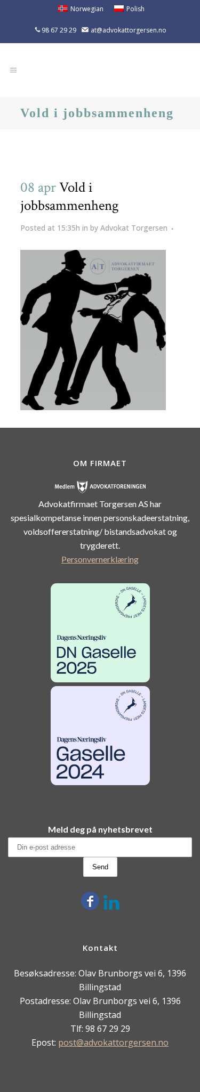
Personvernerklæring (100, 559)
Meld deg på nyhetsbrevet (100, 829)
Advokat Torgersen (133, 228)
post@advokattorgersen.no (113, 1042)
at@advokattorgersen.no (128, 30)
